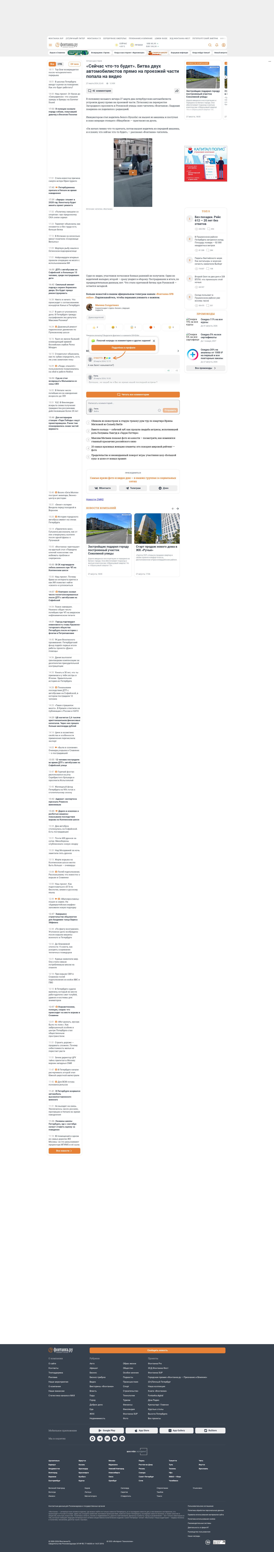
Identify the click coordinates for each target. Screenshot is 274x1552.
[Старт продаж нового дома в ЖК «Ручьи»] (157, 528)
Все (52, 64)
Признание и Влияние (141, 38)
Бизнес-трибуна (97, 1377)
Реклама (53, 1377)
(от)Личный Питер (75, 38)
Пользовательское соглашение (200, 1506)
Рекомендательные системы (199, 1523)
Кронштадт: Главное (158, 1404)
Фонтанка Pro (155, 1363)
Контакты (54, 1368)
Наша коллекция (156, 1386)
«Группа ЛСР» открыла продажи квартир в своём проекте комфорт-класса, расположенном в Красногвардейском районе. (156, 557)
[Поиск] (209, 45)
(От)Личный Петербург (159, 1382)
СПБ (60, 64)
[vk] (107, 1438)
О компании (55, 1386)
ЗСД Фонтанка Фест (180, 38)
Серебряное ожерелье (115, 38)
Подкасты (128, 1377)
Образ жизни (129, 1363)
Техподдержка (56, 1372)
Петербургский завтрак (205, 38)
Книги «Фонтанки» (157, 1391)
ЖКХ (92, 1414)
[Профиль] (223, 45)
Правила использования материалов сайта (206, 1515)
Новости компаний (101, 508)
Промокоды (206, 313)
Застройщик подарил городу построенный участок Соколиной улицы (108, 550)
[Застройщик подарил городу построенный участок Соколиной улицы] (109, 528)
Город (92, 1400)
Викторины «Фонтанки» (102, 1386)
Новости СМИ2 (95, 499)
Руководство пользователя (199, 1532)
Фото (125, 1418)
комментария (101, 90)
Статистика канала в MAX (62, 1395)
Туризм (126, 1400)
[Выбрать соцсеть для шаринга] (177, 91)
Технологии (129, 1395)
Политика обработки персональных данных (206, 1510)
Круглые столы (156, 1409)
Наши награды (194, 1536)
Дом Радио (153, 1400)
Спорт (126, 1386)
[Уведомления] (216, 45)
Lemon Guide (161, 38)
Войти (96, 411)
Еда (91, 1409)
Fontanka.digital (155, 1395)
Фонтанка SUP (56, 38)
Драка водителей (96, 317)
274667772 (98, 358)
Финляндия (129, 1409)
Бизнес (93, 1372)
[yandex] (122, 1438)
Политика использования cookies (201, 1519)
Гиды (92, 1395)
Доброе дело (96, 1404)
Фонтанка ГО (94, 38)
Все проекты (154, 1418)
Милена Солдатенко (107, 305)
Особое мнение (131, 1372)
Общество (128, 1368)
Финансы (128, 1404)
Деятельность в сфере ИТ (198, 1528)
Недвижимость (97, 1418)
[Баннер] (78, 52)
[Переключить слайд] (225, 77)
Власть (93, 1391)
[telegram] (100, 1438)
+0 (168, 370)
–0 (176, 370)
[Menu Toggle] (50, 45)
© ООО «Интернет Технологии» (120, 1541)
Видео (93, 1382)
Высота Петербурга (157, 1414)
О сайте (52, 1363)
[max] (92, 1438)
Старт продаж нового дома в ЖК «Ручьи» (156, 548)
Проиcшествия (130, 1382)
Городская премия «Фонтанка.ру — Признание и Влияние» (177, 1377)
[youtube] (115, 1438)
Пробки (137, 45)
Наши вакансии (57, 1391)
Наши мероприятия (58, 1382)
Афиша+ (94, 1368)
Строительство (130, 1391)
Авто (92, 1363)
